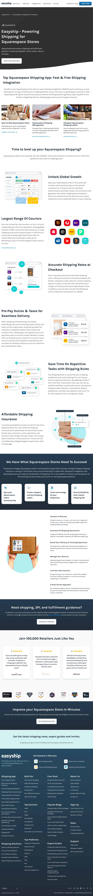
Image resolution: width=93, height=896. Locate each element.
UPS (25, 812)
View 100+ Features (7, 836)
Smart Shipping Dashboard (10, 788)
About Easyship (75, 780)
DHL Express (28, 818)
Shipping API (5, 832)
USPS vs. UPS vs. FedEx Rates (56, 825)
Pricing (55, 3)
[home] (6, 3)
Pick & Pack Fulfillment (9, 851)
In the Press (74, 790)
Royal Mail (27, 828)
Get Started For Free (46, 721)
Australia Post (29, 825)
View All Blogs (51, 835)
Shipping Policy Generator (56, 790)
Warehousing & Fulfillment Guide (53, 872)
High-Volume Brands (31, 783)
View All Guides (52, 879)
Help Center (74, 845)
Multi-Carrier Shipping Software (9, 784)
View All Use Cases (30, 797)
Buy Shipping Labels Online (10, 802)
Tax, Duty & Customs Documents (8, 813)
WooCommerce (29, 846)
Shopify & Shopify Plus (32, 843)
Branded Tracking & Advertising (8, 821)
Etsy (25, 860)
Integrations (5, 14)
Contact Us (74, 797)
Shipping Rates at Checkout (10, 795)
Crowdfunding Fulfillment (9, 857)
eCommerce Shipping (31, 780)
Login (77, 3)
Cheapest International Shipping (55, 812)
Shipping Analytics (7, 829)
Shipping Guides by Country (56, 847)
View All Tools (51, 797)
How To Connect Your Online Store (56, 858)
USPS (26, 808)
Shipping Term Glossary (55, 793)
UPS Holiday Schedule (54, 829)
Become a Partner (76, 815)
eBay (26, 857)
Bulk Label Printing (7, 805)
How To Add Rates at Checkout (57, 862)
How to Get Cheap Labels (55, 822)
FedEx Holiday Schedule (55, 832)
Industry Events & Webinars (56, 876)
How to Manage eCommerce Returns (56, 866)
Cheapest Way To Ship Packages (57, 808)
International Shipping (9, 808)
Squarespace (28, 850)
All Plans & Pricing (76, 812)
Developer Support (76, 848)
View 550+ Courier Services (33, 832)
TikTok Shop (28, 867)
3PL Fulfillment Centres (9, 854)
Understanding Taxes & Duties (57, 854)
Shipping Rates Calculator (56, 780)
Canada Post (28, 822)
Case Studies (74, 783)
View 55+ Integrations (31, 870)
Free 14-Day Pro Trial (76, 808)
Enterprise (70, 3)
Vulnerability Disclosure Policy (83, 893)
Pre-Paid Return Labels (8, 826)
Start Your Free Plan (12, 61)
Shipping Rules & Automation (11, 792)
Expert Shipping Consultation (11, 861)
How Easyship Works (8, 780)
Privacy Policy (69, 893)
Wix (25, 863)
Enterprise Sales (75, 830)
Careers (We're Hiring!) (77, 793)
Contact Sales (75, 826)
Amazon (27, 853)
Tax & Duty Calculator (54, 783)
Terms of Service (58, 893)
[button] (17, 3)
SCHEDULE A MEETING (46, 622)
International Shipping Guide (57, 850)
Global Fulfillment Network (10, 847)
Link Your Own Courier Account (11, 817)
